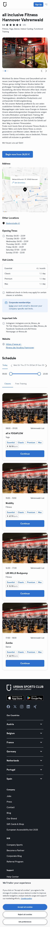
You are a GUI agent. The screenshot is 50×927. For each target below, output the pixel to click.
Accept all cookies (25, 907)
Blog (9, 812)
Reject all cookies (25, 914)
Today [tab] (4, 365)
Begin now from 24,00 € (18, 154)
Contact (11, 807)
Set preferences (25, 922)
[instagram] (21, 706)
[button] (25, 724)
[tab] (5, 70)
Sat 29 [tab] (35, 365)
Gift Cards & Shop (15, 824)
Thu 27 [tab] (23, 365)
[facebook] (8, 706)
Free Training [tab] (21, 383)
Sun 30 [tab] (41, 365)
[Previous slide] (41, 71)
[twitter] (15, 706)
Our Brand (12, 818)
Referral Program (15, 861)
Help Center (13, 876)
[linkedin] (28, 706)
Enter (11, 306)
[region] (25, 903)
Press (9, 801)
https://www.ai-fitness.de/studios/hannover (20, 346)
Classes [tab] (7, 383)
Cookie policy (26, 898)
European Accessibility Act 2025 (22, 829)
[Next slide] (46, 71)
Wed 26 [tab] (16, 365)
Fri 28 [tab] (29, 365)
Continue (25, 453)
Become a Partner (15, 850)
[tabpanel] (25, 530)
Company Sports (15, 844)
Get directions (20, 183)
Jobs (9, 796)
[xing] (35, 706)
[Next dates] (46, 365)
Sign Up (38, 4)
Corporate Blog (14, 856)
